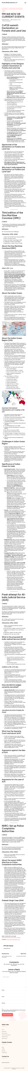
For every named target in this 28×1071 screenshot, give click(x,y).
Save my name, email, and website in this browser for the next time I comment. (13, 1011)
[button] (7, 948)
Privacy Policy (4, 1033)
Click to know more (5, 1062)
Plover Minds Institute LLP (9, 2)
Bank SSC (3, 1050)
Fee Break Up (4, 1052)
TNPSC (3, 1049)
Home (3, 1029)
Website (3, 1003)
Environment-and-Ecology (16, 8)
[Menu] (25, 2)
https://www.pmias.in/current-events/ (11, 937)
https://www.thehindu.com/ (13, 939)
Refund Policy (4, 1038)
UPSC (3, 1047)
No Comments (7, 20)
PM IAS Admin (8, 946)
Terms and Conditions (6, 1034)
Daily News (5, 8)
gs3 (3, 10)
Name (3, 990)
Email (3, 996)
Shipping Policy (5, 1036)
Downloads (4, 1031)
